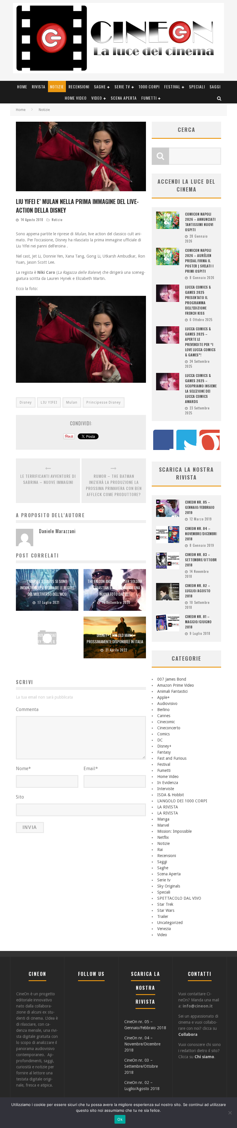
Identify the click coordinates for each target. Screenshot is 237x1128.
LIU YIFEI (49, 402)
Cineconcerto (168, 728)
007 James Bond (171, 679)
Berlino (163, 709)
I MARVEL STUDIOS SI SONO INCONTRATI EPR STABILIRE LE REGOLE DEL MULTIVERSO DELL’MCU (47, 587)
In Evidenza (167, 782)
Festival (172, 86)
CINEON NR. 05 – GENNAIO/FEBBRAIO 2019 (199, 507)
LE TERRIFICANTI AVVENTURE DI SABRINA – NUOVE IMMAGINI (48, 479)
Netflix (163, 837)
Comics (163, 734)
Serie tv (122, 86)
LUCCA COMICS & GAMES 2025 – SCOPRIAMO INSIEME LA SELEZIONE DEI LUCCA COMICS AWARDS (200, 388)
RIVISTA (38, 86)
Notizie (57, 86)
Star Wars (165, 910)
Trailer (162, 916)
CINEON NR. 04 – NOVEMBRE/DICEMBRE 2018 (201, 533)
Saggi (215, 86)
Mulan (71, 402)
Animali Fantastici (172, 691)
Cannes (163, 715)
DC (160, 740)
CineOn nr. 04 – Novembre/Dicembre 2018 (142, 1044)
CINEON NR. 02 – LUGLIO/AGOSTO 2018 (197, 590)
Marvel (163, 825)
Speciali (197, 86)
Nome (23, 768)
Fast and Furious (171, 758)
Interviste (165, 788)
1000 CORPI (149, 86)
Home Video (76, 98)
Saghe (100, 86)
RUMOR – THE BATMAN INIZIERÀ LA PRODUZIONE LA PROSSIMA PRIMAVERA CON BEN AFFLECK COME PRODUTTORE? (114, 485)
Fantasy (164, 752)
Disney (26, 402)
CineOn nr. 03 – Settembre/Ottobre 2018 (141, 1066)
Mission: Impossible (174, 831)
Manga (163, 819)
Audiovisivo (167, 703)
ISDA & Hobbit (170, 794)
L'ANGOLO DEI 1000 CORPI (182, 801)
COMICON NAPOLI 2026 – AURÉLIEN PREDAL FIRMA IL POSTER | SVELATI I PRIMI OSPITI (199, 261)
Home (22, 86)
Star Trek (165, 904)
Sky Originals (168, 886)
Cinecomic (166, 721)
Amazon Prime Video (175, 685)
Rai (160, 849)
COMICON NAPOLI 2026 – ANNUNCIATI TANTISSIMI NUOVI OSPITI (200, 222)
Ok (120, 1119)
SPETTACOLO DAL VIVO (179, 898)
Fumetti (149, 98)
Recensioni (78, 86)
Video (96, 98)
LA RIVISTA (167, 807)
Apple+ (163, 697)
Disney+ (164, 746)
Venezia (164, 928)
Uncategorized (170, 922)
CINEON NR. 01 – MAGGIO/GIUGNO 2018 (198, 621)
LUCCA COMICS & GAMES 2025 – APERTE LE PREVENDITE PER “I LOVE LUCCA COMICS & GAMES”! (200, 341)
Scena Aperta (124, 98)
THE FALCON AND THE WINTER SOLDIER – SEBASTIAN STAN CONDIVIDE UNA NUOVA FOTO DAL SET (115, 587)
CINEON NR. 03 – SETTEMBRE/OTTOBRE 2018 (201, 559)
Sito (20, 797)
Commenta (27, 709)
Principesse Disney (103, 402)
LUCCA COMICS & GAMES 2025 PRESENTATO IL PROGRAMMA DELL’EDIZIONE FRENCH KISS (198, 300)
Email (91, 768)
